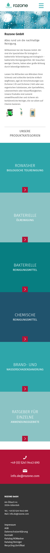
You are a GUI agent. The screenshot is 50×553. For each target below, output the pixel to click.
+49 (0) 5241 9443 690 (25, 462)
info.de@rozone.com (25, 476)
